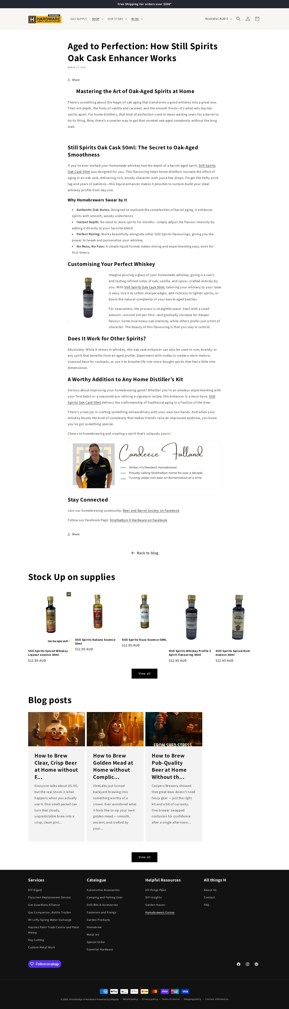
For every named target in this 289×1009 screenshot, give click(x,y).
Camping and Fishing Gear (104, 897)
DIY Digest (35, 890)
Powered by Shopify (108, 999)
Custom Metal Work (41, 947)
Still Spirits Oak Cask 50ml (144, 287)
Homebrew (94, 927)
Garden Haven (155, 905)
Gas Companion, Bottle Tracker (49, 912)
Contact (209, 897)
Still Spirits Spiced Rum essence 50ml (233, 653)
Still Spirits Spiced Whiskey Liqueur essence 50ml (48, 653)
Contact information (216, 999)
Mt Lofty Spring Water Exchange (50, 920)
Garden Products (98, 920)
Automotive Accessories (103, 890)
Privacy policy (150, 999)
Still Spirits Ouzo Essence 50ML (144, 640)
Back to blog (147, 552)
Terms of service (171, 999)
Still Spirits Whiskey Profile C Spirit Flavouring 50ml (190, 653)
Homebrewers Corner (160, 912)
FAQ (206, 905)
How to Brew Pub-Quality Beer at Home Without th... (169, 766)
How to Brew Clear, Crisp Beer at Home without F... (56, 766)
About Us (210, 890)
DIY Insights (153, 897)
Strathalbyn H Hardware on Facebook (138, 520)
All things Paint (155, 890)
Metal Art (93, 934)
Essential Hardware (100, 949)
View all (145, 673)
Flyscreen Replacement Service (49, 897)
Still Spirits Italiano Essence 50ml (95, 641)
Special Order (96, 942)
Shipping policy (192, 999)
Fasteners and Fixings (101, 912)
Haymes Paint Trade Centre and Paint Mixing (53, 929)
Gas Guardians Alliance (44, 905)
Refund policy (130, 999)
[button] (97, 18)
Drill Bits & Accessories (102, 905)
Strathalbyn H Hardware (82, 999)
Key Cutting (36, 940)
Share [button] (76, 80)
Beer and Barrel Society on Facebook (151, 510)
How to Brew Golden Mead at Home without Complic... (113, 766)
